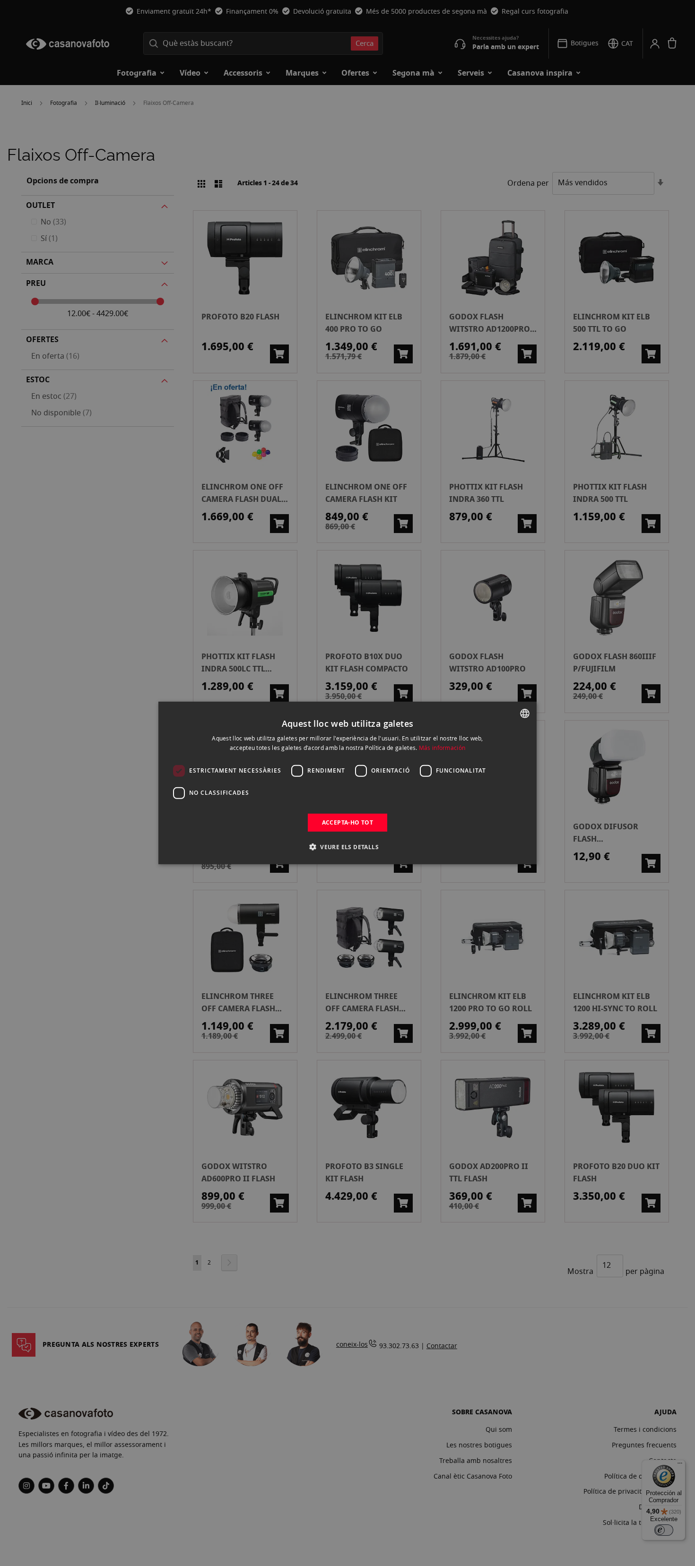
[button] (347, 846)
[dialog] (347, 783)
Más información (442, 747)
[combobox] (525, 713)
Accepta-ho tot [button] (348, 822)
